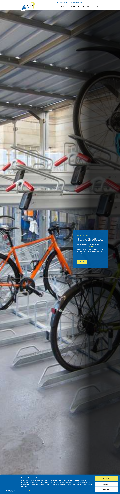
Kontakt (86, 6)
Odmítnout (106, 489)
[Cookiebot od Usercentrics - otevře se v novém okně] (10, 491)
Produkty (61, 6)
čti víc (82, 262)
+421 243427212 (63, 2)
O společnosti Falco (73, 6)
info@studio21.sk (77, 2)
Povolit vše (106, 478)
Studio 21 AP (88, 247)
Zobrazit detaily (25, 490)
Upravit (105, 484)
